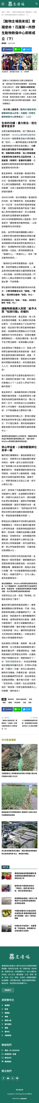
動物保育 (11, 699)
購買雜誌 (8, 1061)
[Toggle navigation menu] (3, 3)
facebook (9, 49)
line (18, 49)
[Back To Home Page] (19, 956)
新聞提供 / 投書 (10, 1054)
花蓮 (24, 702)
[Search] (36, 3)
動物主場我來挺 (21, 699)
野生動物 (17, 702)
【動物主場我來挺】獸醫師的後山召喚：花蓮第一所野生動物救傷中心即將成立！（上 (19, 113)
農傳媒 (4, 43)
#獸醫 (10, 702)
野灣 (30, 699)
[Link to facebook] (3, 1078)
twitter (28, 49)
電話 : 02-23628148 (12, 1050)
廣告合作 (8, 1057)
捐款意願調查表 (13, 662)
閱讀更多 (8, 990)
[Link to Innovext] (24, 1098)
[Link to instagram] (12, 1078)
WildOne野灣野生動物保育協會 (19, 137)
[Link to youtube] (8, 1078)
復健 (4, 702)
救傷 (29, 702)
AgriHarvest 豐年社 (25, 1094)
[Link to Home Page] (19, 4)
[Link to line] (17, 1078)
